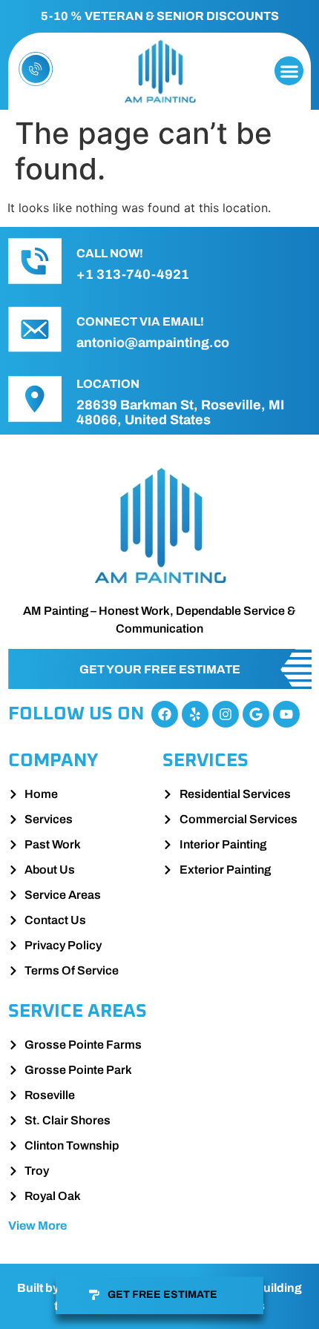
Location (107, 383)
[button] (288, 70)
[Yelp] (195, 714)
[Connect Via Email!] (35, 329)
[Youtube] (286, 714)
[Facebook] (164, 714)
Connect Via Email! (140, 321)
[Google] (256, 714)
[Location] (35, 399)
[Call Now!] (35, 261)
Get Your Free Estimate (159, 669)
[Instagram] (225, 714)
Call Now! (109, 253)
